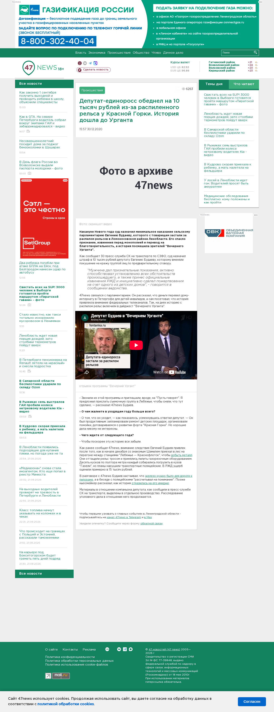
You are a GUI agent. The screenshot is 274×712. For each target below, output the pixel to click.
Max (131, 649)
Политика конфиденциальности (70, 657)
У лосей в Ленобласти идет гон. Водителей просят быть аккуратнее (226, 183)
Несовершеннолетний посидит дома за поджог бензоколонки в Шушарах (39, 147)
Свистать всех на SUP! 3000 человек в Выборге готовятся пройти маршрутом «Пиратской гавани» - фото (229, 100)
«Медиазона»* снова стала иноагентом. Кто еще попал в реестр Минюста (42, 474)
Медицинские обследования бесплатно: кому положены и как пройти (227, 199)
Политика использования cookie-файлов (76, 664)
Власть (80, 52)
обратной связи (151, 524)
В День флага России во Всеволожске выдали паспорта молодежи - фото (41, 168)
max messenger (95, 63)
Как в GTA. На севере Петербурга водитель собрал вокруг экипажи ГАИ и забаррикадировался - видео (42, 124)
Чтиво (156, 52)
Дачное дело (173, 52)
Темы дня (213, 84)
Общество (141, 52)
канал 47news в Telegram (124, 517)
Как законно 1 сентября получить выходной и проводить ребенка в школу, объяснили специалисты (41, 100)
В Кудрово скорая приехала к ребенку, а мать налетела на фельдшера (227, 167)
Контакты (70, 649)
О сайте (51, 649)
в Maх (148, 517)
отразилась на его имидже (150, 483)
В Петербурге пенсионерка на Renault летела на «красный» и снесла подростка (43, 366)
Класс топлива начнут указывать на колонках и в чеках (40, 516)
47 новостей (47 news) (164, 650)
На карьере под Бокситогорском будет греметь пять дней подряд (39, 558)
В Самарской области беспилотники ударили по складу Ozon (224, 132)
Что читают (244, 84)
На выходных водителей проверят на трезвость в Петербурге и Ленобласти (40, 495)
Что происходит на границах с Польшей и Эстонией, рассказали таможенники (42, 537)
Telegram (125, 649)
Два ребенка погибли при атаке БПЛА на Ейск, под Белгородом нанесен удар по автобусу (42, 270)
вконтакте (85, 63)
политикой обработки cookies (66, 704)
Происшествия (119, 52)
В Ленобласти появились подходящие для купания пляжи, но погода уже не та (41, 453)
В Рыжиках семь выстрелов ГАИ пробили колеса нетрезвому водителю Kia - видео (226, 150)
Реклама (89, 649)
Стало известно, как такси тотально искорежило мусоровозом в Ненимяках (40, 320)
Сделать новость (96, 69)
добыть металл (181, 455)
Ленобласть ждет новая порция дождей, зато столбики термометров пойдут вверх (38, 343)
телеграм (90, 63)
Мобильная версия (80, 63)
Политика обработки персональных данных (79, 661)
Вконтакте (119, 649)
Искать (255, 52)
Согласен (252, 702)
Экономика (96, 52)
